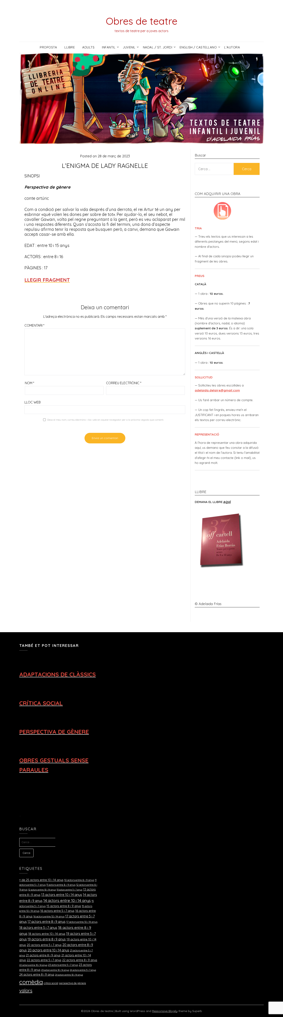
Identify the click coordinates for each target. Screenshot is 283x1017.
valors (25, 990)
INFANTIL (108, 47)
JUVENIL (129, 47)
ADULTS (88, 47)
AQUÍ (227, 502)
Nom (29, 383)
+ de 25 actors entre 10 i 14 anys (41, 880)
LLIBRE (69, 47)
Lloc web (32, 402)
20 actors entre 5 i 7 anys (44, 945)
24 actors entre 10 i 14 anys (69, 974)
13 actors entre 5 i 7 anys (69, 889)
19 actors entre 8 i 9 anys (47, 939)
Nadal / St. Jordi (157, 47)
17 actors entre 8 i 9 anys (46, 922)
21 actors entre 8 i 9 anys (43, 955)
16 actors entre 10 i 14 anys (48, 916)
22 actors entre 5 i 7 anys (44, 960)
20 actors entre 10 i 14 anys (48, 950)
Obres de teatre (141, 21)
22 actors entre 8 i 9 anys (79, 960)
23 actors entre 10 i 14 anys (55, 970)
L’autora (232, 47)
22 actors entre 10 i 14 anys (33, 965)
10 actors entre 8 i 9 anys (79, 880)
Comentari (34, 325)
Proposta (48, 47)
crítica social (51, 983)
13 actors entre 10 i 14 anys (61, 895)
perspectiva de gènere (72, 983)
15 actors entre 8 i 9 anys (63, 906)
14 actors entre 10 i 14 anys (67, 900)
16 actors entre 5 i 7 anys (57, 911)
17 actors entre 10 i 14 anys (81, 921)
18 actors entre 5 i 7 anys (38, 928)
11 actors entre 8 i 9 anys (60, 884)
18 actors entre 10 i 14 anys (46, 934)
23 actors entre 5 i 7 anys (63, 964)
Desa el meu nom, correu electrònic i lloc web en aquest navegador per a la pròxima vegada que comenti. (105, 419)
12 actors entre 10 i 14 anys (42, 889)
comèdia (31, 982)
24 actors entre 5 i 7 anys (83, 970)
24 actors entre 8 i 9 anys (36, 974)
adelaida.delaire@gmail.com (217, 390)
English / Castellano (198, 47)
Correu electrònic (123, 383)
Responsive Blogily (165, 1011)
